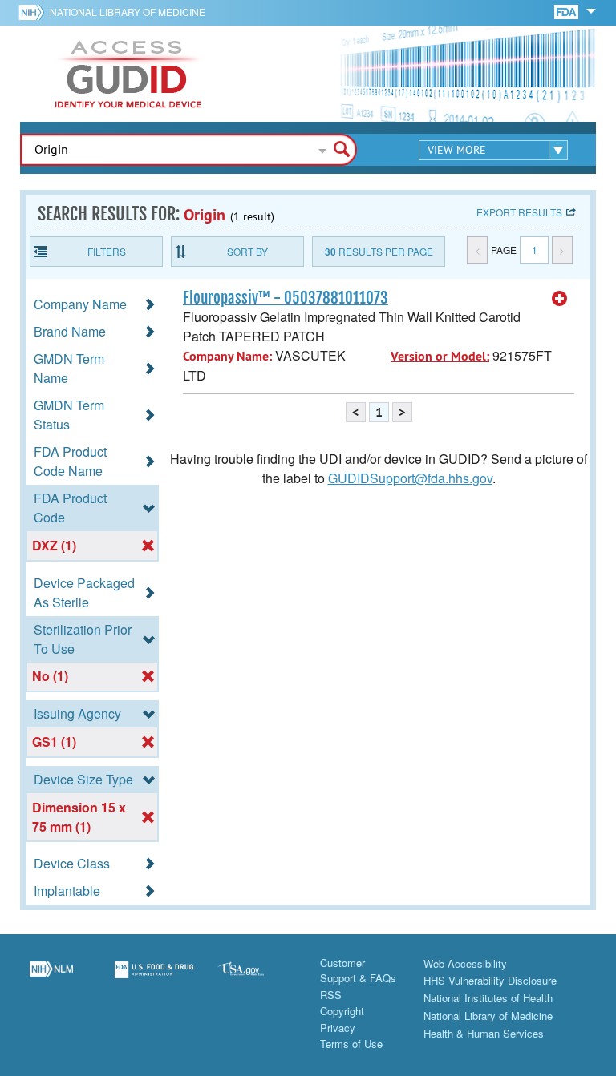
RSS (331, 994)
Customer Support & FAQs (358, 970)
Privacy (337, 1027)
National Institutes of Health (488, 997)
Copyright (342, 1010)
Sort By (247, 251)
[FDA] (567, 11)
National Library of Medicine (127, 11)
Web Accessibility (465, 963)
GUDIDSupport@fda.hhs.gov (410, 478)
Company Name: (227, 356)
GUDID (128, 74)
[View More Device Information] (560, 299)
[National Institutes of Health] (34, 12)
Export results (519, 212)
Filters (106, 251)
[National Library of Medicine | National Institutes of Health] (51, 979)
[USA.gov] (256, 979)
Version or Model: (440, 356)
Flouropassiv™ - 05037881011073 (285, 298)
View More (457, 150)
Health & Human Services (484, 1033)
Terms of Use (351, 1043)
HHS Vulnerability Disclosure (490, 980)
